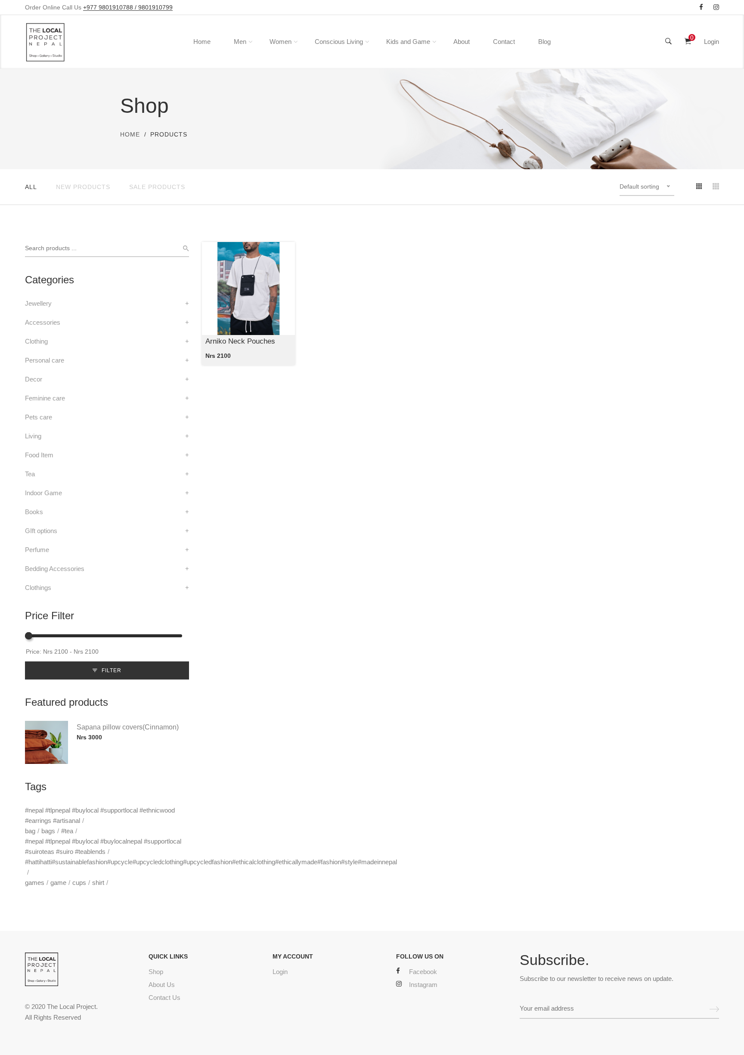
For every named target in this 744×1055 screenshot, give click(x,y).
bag (30, 831)
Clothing (36, 341)
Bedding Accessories (54, 568)
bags (48, 831)
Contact (504, 41)
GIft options (41, 530)
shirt (98, 882)
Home (202, 41)
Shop (156, 971)
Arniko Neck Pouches (240, 341)
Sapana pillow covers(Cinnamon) (128, 727)
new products (83, 186)
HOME (130, 134)
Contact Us (164, 997)
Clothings (38, 587)
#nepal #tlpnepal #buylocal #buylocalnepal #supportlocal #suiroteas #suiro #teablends (103, 846)
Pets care (38, 417)
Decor (33, 379)
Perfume (37, 549)
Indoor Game (43, 492)
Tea (30, 474)
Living (33, 436)
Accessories (42, 322)
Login (711, 41)
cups (79, 882)
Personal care (44, 360)
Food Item (39, 455)
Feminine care (45, 398)
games (34, 882)
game (58, 882)
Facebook (423, 971)
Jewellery (38, 303)
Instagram (423, 984)
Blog (544, 41)
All (31, 186)
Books (34, 511)
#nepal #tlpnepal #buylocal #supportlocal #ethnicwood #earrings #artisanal (100, 815)
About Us (162, 984)
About (461, 41)
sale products (157, 186)
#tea (67, 831)
